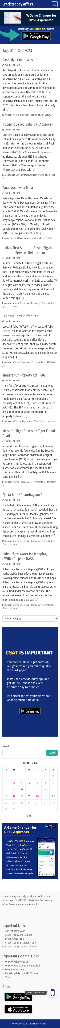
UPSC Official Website (16, 961)
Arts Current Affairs (14, 238)
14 (45, 789)
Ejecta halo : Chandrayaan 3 (22, 495)
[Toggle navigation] (55, 4)
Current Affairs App (15, 931)
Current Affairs (12, 115)
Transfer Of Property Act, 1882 (23, 375)
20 (37, 796)
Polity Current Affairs (29, 421)
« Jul (29, 815)
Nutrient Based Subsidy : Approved (27, 124)
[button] (52, 992)
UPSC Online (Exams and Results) (22, 965)
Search (5, 746)
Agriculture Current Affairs (17, 175)
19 (29, 796)
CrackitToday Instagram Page (20, 942)
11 (22, 789)
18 (22, 796)
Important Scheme (28, 115)
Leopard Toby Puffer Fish (20, 316)
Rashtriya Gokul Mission (19, 60)
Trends (8, 977)
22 (53, 796)
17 (14, 796)
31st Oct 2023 (46, 115)
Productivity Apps (14, 938)
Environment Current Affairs (32, 362)
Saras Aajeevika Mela (17, 188)
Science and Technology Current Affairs (38, 303)
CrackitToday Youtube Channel (21, 946)
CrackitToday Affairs (17, 4)
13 (37, 789)
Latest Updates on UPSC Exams (21, 973)
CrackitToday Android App (18, 934)
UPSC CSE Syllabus (15, 969)
